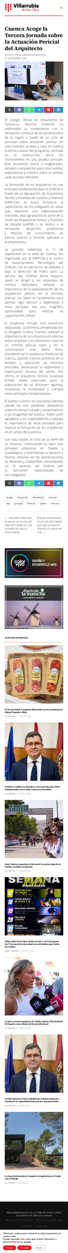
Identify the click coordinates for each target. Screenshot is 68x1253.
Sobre (43, 503)
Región (39, 54)
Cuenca (52, 497)
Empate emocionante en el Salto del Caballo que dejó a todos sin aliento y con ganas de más (49, 525)
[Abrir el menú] (61, 8)
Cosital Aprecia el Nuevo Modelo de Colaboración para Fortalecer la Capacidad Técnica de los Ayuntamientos (32, 1100)
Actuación (23, 497)
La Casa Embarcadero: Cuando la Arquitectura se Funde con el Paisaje (33, 1177)
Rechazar (24, 1248)
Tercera (55, 503)
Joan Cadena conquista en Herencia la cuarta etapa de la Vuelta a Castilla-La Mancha (33, 865)
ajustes (27, 1242)
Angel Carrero (12, 951)
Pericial (31, 503)
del (8, 503)
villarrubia (25, 54)
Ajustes (39, 1248)
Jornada (19, 503)
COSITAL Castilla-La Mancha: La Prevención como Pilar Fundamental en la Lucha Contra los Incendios (32, 788)
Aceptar (9, 1248)
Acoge (9, 497)
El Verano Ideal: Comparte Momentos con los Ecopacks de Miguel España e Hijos (33, 711)
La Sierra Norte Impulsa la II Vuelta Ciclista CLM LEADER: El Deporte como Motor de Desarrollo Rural (34, 1023)
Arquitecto (38, 497)
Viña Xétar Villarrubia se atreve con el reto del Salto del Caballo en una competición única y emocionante (18, 525)
